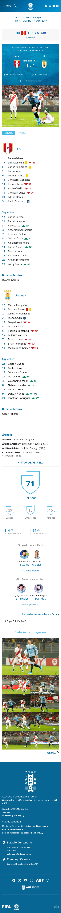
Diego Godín (15, 318)
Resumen (8, 133)
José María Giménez (19, 313)
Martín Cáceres (16, 309)
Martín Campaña (17, 305)
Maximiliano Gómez (19, 348)
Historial (22, 133)
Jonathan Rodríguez (19, 398)
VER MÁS (51, 752)
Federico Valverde (18, 335)
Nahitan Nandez (17, 385)
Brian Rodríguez (17, 343)
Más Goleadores (30, 570)
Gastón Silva (15, 368)
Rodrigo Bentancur (18, 330)
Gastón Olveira (16, 363)
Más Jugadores (30, 604)
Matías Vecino (16, 326)
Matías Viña (14, 376)
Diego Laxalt (15, 322)
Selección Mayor (33, 17)
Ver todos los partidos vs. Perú (39, 613)
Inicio (18, 17)
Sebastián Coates (17, 372)
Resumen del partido (33, 81)
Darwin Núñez (42, 75)
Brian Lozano (15, 339)
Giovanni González (18, 381)
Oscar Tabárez (10, 413)
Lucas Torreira (16, 389)
